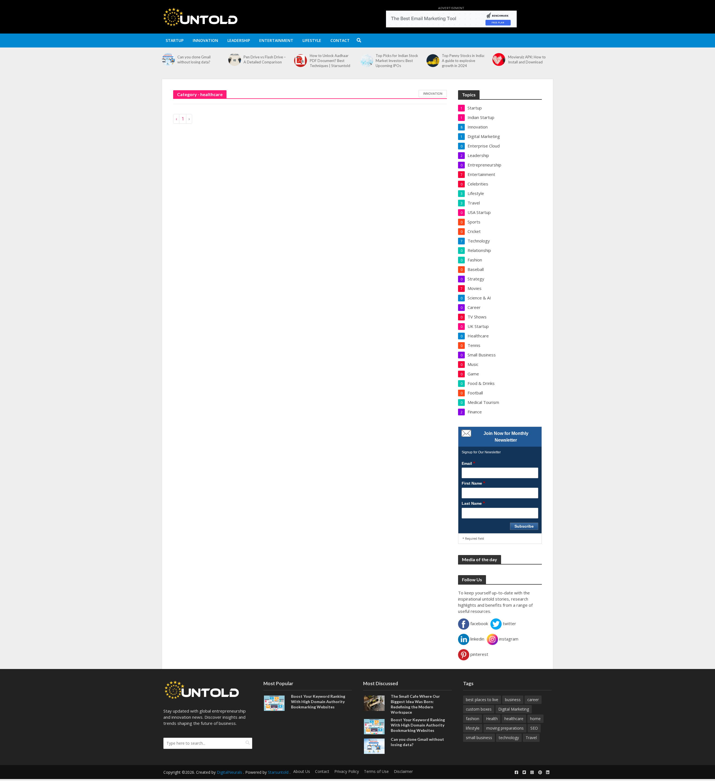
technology (509, 737)
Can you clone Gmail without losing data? (194, 59)
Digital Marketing (513, 709)
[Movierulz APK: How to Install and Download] (498, 59)
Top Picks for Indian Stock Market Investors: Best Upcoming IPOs (397, 60)
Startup (174, 40)
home (535, 718)
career (533, 699)
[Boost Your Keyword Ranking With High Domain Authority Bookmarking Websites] (274, 702)
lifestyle (473, 728)
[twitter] (524, 772)
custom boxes (479, 709)
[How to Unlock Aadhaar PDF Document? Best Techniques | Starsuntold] (300, 60)
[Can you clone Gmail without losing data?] (168, 59)
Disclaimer (403, 771)
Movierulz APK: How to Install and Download (527, 59)
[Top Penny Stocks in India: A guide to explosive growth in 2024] (432, 60)
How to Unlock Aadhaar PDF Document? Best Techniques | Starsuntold (330, 60)
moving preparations (505, 728)
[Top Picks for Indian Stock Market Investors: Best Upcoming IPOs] (366, 60)
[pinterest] (540, 772)
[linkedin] (548, 772)
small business (479, 737)
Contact (340, 40)
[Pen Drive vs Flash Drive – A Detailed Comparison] (234, 59)
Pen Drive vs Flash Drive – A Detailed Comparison (265, 59)
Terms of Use (376, 771)
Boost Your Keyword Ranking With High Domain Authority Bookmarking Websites (318, 701)
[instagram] (532, 772)
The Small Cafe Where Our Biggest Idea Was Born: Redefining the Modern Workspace (415, 704)
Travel (531, 737)
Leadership (238, 40)
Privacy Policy (346, 771)
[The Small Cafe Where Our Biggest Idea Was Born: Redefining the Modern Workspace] (374, 702)
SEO (534, 728)
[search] (247, 742)
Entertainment (276, 40)
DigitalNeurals (229, 772)
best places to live (482, 699)
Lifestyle (311, 40)
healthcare (513, 718)
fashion (472, 718)
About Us (301, 771)
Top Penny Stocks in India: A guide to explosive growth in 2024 (463, 60)
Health (492, 718)
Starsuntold (278, 772)
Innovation (205, 40)
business (513, 699)
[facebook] (516, 772)
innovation (432, 93)
